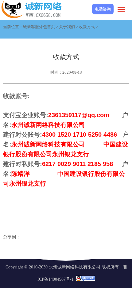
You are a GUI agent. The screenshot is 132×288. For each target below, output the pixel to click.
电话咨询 (103, 9)
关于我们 (67, 26)
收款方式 (87, 26)
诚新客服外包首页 (39, 26)
